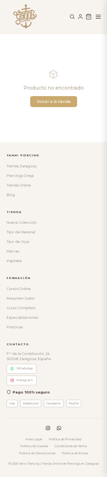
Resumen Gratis (20, 298)
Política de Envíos (75, 453)
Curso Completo (21, 308)
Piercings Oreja (20, 176)
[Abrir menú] (98, 16)
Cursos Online (19, 289)
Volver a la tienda (54, 101)
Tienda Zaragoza (21, 166)
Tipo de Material (21, 232)
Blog (11, 195)
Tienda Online (19, 185)
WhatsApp (24, 368)
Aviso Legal (34, 439)
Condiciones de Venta (71, 446)
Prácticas (15, 327)
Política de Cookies (34, 446)
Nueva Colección (22, 222)
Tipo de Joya (18, 242)
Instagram (24, 380)
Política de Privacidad (65, 439)
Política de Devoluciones (37, 453)
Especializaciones (22, 317)
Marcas (13, 251)
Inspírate (14, 261)
